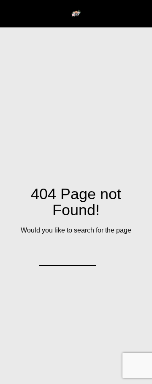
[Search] (84, 254)
